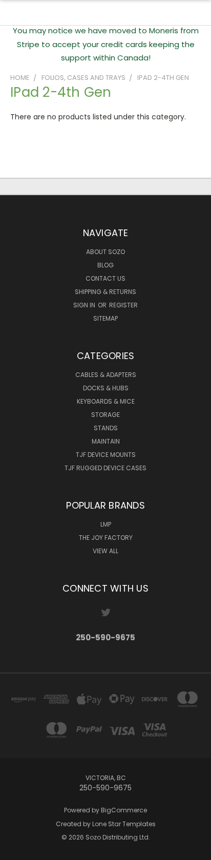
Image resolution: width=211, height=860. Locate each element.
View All (105, 551)
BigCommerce (124, 810)
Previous (16, 849)
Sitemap (105, 318)
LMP (105, 524)
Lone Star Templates (124, 824)
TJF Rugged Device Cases (105, 468)
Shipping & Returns (105, 291)
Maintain (106, 441)
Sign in (85, 305)
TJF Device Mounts (106, 454)
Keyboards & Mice (106, 401)
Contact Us (105, 278)
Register (123, 305)
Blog (105, 265)
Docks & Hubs (106, 388)
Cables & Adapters (105, 374)
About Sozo (105, 251)
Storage (105, 414)
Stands (106, 428)
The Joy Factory (106, 537)
